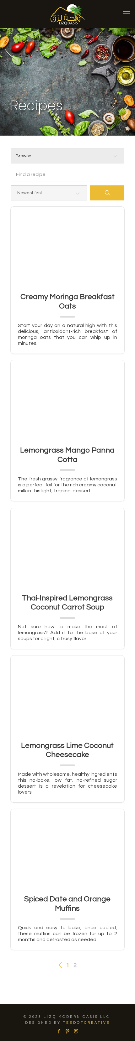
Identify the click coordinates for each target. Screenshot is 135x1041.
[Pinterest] (67, 1031)
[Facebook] (59, 1031)
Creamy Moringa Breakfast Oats (67, 301)
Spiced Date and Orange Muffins (67, 903)
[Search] (107, 192)
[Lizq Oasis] (67, 14)
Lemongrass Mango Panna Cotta (67, 455)
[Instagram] (76, 1031)
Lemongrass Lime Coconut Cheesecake (67, 750)
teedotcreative (86, 1022)
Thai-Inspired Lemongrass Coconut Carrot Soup (67, 602)
